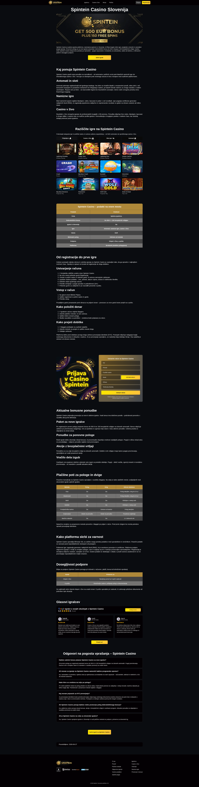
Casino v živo (87, 138)
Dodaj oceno (133, 610)
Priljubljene (65, 138)
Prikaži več (99, 642)
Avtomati (131, 138)
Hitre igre (109, 138)
